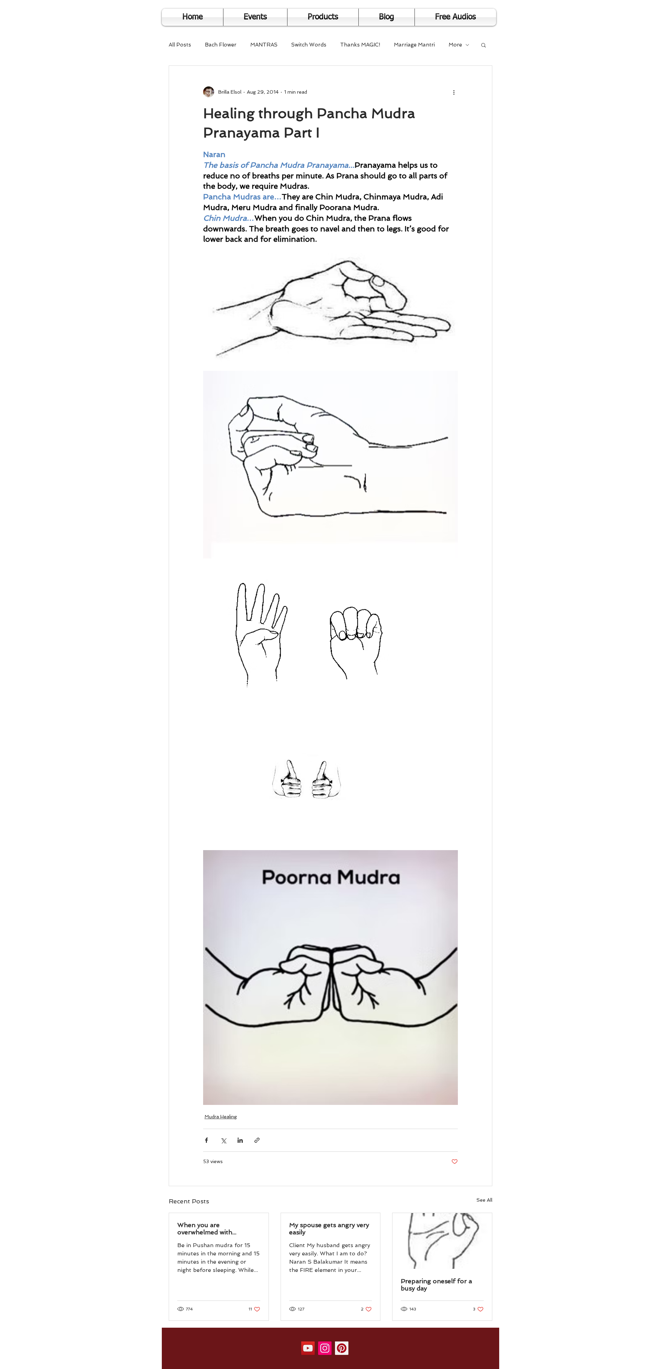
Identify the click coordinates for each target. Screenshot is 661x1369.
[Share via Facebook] (206, 1140)
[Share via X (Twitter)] (223, 1140)
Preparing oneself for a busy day (436, 1284)
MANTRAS (263, 45)
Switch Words (308, 45)
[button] (483, 45)
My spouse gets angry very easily (329, 1228)
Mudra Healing (220, 1116)
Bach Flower (221, 45)
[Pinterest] (341, 1348)
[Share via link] (257, 1140)
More (455, 45)
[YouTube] (308, 1348)
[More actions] (454, 92)
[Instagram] (325, 1348)
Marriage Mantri (414, 45)
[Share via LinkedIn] (240, 1140)
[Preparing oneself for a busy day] (442, 1241)
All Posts (180, 45)
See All (484, 1200)
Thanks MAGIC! (360, 45)
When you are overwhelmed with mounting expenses (207, 1228)
